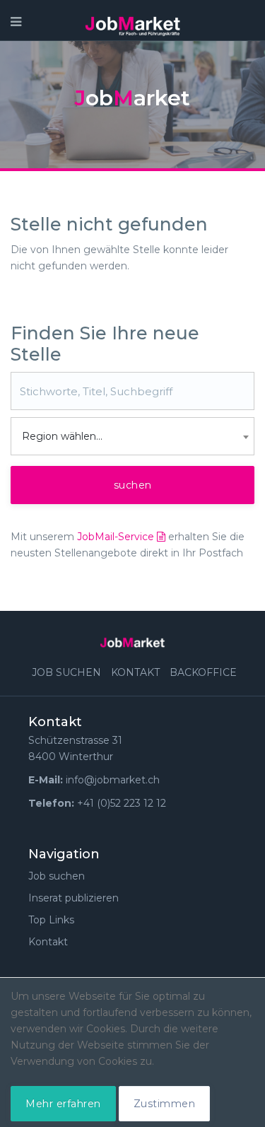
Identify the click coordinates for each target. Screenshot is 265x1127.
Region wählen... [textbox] (62, 436)
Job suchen (66, 672)
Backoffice (203, 672)
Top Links (51, 919)
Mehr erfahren (63, 1103)
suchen (133, 485)
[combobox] (132, 436)
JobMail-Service (117, 536)
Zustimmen (165, 1103)
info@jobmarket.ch (113, 779)
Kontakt (135, 672)
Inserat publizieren (73, 898)
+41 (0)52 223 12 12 (121, 803)
